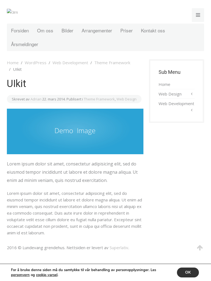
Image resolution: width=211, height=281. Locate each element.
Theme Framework (112, 62)
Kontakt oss (153, 30)
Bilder (67, 30)
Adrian (35, 99)
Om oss (45, 30)
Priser (126, 30)
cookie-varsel (46, 274)
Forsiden (20, 30)
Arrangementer (97, 30)
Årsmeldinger (24, 44)
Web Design (126, 99)
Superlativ (119, 247)
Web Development (70, 62)
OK (188, 272)
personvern (20, 274)
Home (13, 62)
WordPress (35, 62)
